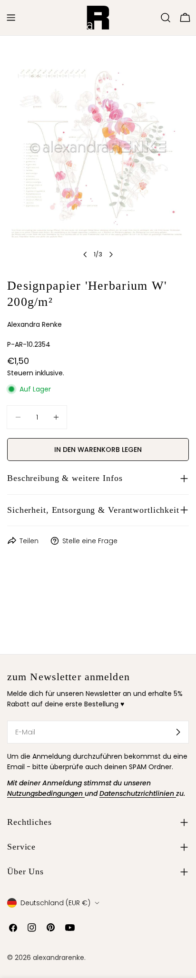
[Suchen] (165, 17)
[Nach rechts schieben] (110, 254)
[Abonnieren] (178, 732)
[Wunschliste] (152, 17)
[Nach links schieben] (85, 254)
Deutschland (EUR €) (55, 903)
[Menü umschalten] (10, 17)
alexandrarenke (58, 957)
